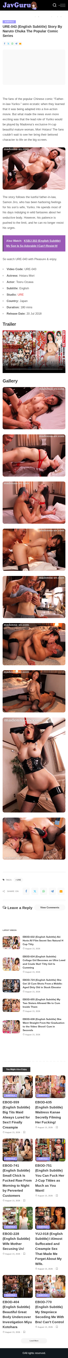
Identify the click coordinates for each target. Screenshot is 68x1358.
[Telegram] (16, 44)
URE (21, 294)
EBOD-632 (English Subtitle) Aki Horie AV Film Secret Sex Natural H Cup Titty (43, 940)
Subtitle (9, 22)
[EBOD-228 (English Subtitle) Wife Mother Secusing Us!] (18, 1218)
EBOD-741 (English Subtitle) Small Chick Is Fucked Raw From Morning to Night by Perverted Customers (17, 1180)
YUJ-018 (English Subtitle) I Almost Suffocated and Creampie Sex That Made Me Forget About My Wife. (49, 1249)
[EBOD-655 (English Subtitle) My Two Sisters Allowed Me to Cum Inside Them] (11, 1005)
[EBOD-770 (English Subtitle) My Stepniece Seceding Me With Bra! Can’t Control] (50, 1286)
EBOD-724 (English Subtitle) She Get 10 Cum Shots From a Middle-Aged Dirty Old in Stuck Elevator (43, 983)
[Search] (54, 5)
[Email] (20, 44)
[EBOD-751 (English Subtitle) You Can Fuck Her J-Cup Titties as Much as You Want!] (50, 1150)
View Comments (49, 907)
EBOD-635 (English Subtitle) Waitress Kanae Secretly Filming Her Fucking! (49, 1112)
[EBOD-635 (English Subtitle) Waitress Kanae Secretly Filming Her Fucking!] (50, 1086)
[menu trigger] (61, 5)
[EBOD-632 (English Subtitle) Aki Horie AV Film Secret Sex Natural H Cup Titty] (11, 942)
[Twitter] (8, 44)
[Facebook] (4, 44)
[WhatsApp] (12, 44)
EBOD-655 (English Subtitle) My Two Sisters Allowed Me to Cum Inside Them (41, 1003)
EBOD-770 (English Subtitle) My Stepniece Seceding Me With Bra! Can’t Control (49, 1312)
